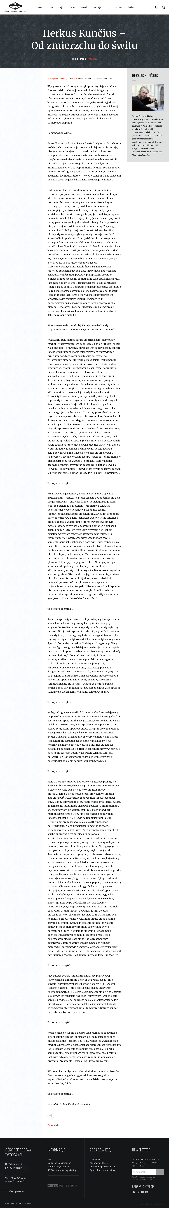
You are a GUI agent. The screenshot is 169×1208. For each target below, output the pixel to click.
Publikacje (97, 7)
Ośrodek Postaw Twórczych (21, 1204)
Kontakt (131, 7)
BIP (49, 1159)
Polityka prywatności (58, 1166)
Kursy (51, 7)
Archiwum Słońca (99, 1163)
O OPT (108, 7)
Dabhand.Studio (159, 1204)
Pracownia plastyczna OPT (103, 1166)
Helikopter (65, 78)
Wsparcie (84, 7)
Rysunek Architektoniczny (103, 1170)
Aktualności (39, 7)
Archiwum (119, 7)
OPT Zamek (96, 1159)
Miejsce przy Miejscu (66, 7)
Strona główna (53, 78)
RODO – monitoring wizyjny (62, 1170)
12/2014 (74, 78)
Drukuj (52, 1125)
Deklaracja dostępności (59, 1163)
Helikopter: (79, 59)
